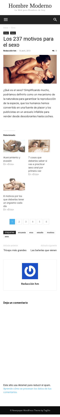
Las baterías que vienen (44, 250)
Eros (13, 27)
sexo (7, 236)
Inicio (5, 27)
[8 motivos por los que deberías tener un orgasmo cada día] (14, 184)
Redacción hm (9, 50)
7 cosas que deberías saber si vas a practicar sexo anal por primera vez (37, 164)
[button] (5, 19)
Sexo (13, 33)
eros (31, 232)
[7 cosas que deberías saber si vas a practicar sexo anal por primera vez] (39, 146)
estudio (40, 232)
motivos (50, 232)
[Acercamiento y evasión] (14, 146)
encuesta (22, 232)
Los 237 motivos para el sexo (28, 42)
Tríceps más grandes (14, 250)
